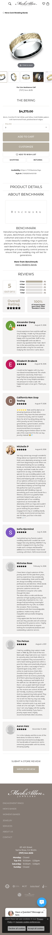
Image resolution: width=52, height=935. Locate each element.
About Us (8, 832)
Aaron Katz (23, 726)
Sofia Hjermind (25, 529)
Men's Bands (9, 809)
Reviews (26, 274)
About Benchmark (26, 194)
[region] (26, 45)
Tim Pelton (23, 641)
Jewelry (7, 820)
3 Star (22, 287)
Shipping (14, 160)
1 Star (22, 293)
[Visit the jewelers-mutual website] (35, 886)
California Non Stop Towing (27, 399)
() (45, 281)
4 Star (22, 284)
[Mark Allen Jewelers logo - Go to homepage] (26, 3)
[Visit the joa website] (44, 886)
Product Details (26, 187)
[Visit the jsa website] (19, 895)
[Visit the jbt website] (24, 886)
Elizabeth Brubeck (27, 361)
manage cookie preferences (28, 922)
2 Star (22, 290)
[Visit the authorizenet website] (7, 886)
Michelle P (23, 446)
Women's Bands (11, 814)
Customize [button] (26, 147)
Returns (38, 160)
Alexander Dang (26, 322)
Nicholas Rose (24, 563)
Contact (7, 837)
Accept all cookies (36, 928)
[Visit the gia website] (16, 886)
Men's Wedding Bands (26, 265)
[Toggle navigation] (4, 3)
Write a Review (26, 769)
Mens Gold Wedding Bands (16, 13)
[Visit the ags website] (29, 895)
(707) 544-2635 (26, 90)
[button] (9, 3)
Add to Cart (26, 137)
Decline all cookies (17, 928)
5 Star (22, 281)
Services (7, 826)
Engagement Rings (13, 803)
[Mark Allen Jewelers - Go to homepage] (26, 792)
